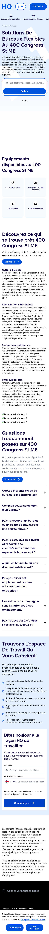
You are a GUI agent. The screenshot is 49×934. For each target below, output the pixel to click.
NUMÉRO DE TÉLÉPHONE (13, 777)
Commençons (24, 803)
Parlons (24, 91)
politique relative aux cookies (33, 919)
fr (21, 6)
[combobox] (10, 782)
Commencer (38, 6)
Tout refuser (14, 928)
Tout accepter (34, 927)
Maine (4, 26)
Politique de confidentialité (20, 794)
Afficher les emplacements (20, 891)
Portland (13, 26)
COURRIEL (8, 765)
